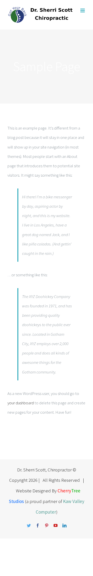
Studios (16, 501)
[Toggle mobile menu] (83, 10)
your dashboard (20, 403)
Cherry (64, 491)
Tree (75, 491)
